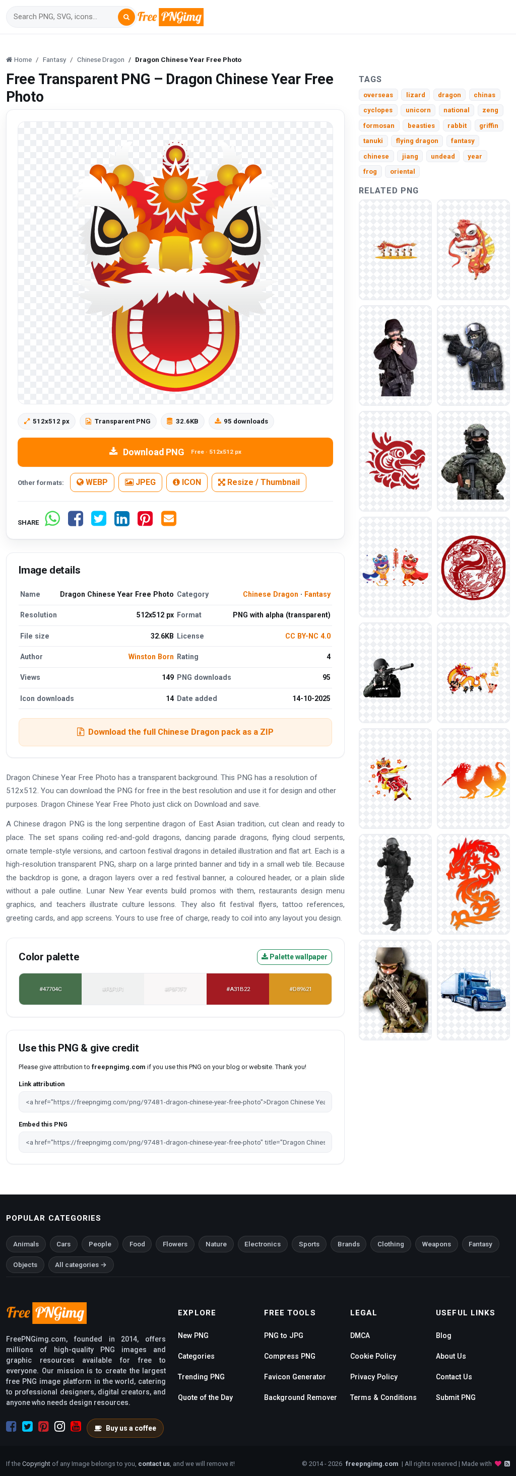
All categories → (81, 1265)
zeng (490, 110)
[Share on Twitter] (99, 522)
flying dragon (417, 141)
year (475, 156)
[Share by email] (169, 522)
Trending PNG (201, 1376)
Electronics (262, 1244)
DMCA (360, 1335)
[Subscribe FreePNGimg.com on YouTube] (76, 1427)
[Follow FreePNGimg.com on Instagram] (59, 1427)
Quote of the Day (205, 1397)
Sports (309, 1244)
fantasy (463, 141)
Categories (196, 1356)
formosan (379, 125)
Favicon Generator (295, 1376)
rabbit (457, 125)
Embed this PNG (43, 1124)
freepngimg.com (372, 1463)
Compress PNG (289, 1356)
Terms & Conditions (383, 1397)
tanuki (373, 141)
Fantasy (317, 594)
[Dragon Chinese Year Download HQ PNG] (473, 249)
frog (370, 171)
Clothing (390, 1244)
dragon (449, 95)
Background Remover (300, 1397)
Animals (26, 1244)
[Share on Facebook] (76, 522)
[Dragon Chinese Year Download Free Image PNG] (395, 567)
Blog (444, 1335)
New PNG (193, 1335)
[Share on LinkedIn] (122, 522)
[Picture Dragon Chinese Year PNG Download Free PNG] (473, 672)
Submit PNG (456, 1397)
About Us (451, 1356)
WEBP (96, 482)
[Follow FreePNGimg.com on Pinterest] (43, 1427)
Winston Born (151, 657)
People (100, 1244)
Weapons (436, 1244)
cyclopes (378, 110)
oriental (402, 171)
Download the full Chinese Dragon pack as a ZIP (181, 732)
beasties (421, 125)
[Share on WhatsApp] (52, 522)
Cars (63, 1244)
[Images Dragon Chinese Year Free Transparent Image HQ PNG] (473, 884)
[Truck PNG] (473, 990)
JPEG (145, 482)
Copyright (36, 1463)
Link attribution (41, 1084)
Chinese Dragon (270, 594)
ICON (190, 482)
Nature (216, 1244)
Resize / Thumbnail (262, 482)
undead (443, 156)
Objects (25, 1265)
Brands (349, 1244)
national (456, 110)
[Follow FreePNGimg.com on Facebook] (11, 1427)
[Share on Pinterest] (145, 522)
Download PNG (182, 452)
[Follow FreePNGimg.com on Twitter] (27, 1427)
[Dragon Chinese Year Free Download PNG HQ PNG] (395, 249)
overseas (378, 95)
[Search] (126, 17)
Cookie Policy (373, 1356)
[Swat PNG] (395, 355)
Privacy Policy (374, 1376)
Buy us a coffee (131, 1428)
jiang (410, 156)
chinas (484, 95)
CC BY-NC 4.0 (308, 636)
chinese (376, 156)
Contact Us (454, 1376)
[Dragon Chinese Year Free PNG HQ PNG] (395, 461)
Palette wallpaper (298, 957)
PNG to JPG (283, 1335)
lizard (415, 95)
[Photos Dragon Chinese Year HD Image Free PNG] (473, 567)
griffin (488, 125)
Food (137, 1244)
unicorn (418, 110)
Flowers (175, 1244)
